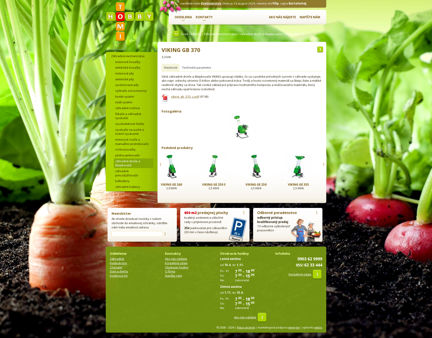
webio (318, 327)
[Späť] (177, 34)
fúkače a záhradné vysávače (128, 116)
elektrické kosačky (127, 67)
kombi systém (124, 97)
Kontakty (204, 17)
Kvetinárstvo (211, 3)
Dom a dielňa (119, 271)
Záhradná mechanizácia (220, 34)
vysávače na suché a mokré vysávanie (129, 132)
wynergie (294, 327)
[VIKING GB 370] (242, 140)
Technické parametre (196, 67)
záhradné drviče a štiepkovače (260, 34)
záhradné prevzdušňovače (126, 173)
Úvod (184, 34)
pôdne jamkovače (127, 155)
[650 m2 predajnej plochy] (243, 213)
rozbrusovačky (125, 149)
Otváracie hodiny (177, 267)
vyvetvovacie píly (127, 85)
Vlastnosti (170, 67)
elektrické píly (124, 79)
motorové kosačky (127, 62)
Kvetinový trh (119, 276)
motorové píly (124, 73)
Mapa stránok (246, 327)
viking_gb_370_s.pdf (185, 97)
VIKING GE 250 (220, 185)
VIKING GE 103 (304, 185)
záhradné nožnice (127, 108)
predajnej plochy (206, 212)
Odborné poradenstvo (277, 212)
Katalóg (196, 34)
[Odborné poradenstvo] (316, 213)
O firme (170, 271)
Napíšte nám (310, 17)
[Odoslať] (165, 234)
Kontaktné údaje (176, 263)
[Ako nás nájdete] (262, 317)
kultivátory (122, 181)
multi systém (123, 102)
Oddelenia (183, 17)
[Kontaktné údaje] (317, 274)
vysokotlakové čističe (129, 124)
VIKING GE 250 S (178, 185)
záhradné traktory (127, 187)
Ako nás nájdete (282, 17)
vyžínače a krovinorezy (131, 91)
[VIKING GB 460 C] (320, 49)
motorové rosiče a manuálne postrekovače (132, 141)
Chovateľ (116, 267)
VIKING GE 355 (262, 185)
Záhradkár (117, 259)
